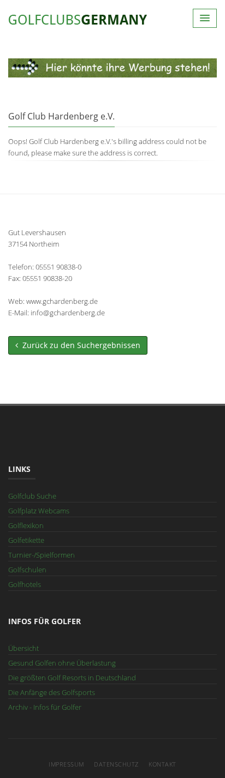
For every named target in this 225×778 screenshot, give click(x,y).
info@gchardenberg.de (68, 313)
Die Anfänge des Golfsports (51, 692)
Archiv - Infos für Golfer (44, 707)
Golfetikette (26, 540)
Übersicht (23, 648)
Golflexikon (26, 525)
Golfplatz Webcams (38, 511)
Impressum (66, 764)
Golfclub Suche (32, 496)
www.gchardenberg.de (62, 301)
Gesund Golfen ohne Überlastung (62, 663)
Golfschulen (27, 569)
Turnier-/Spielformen (41, 555)
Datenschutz (116, 764)
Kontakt (162, 764)
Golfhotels (24, 584)
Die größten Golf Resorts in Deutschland (72, 678)
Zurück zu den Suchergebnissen (79, 345)
